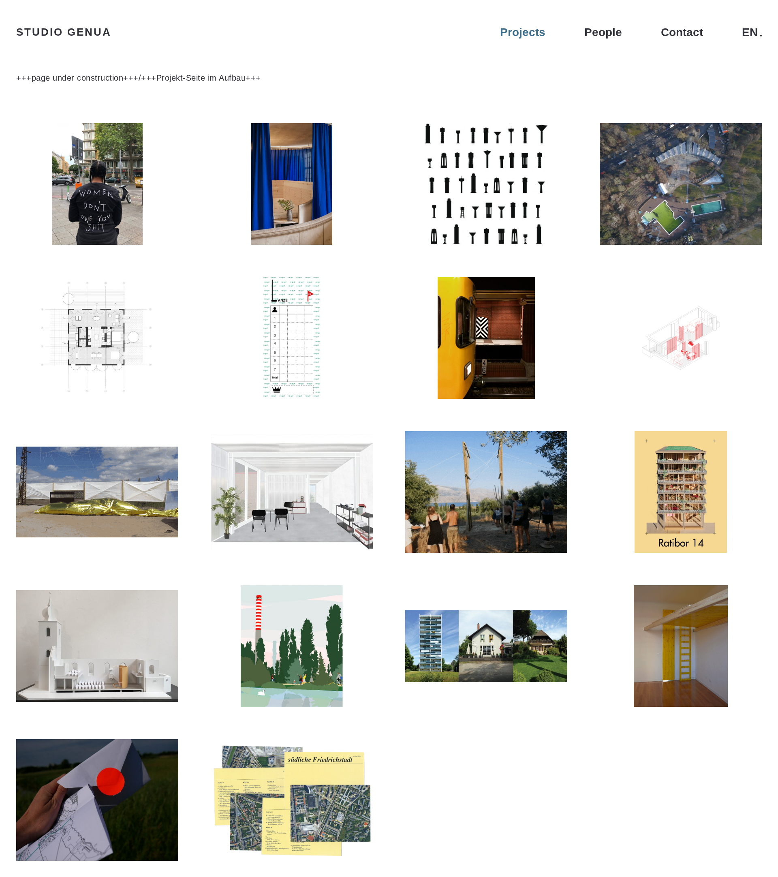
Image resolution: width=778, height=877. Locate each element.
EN (750, 32)
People (603, 32)
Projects (522, 32)
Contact (682, 32)
